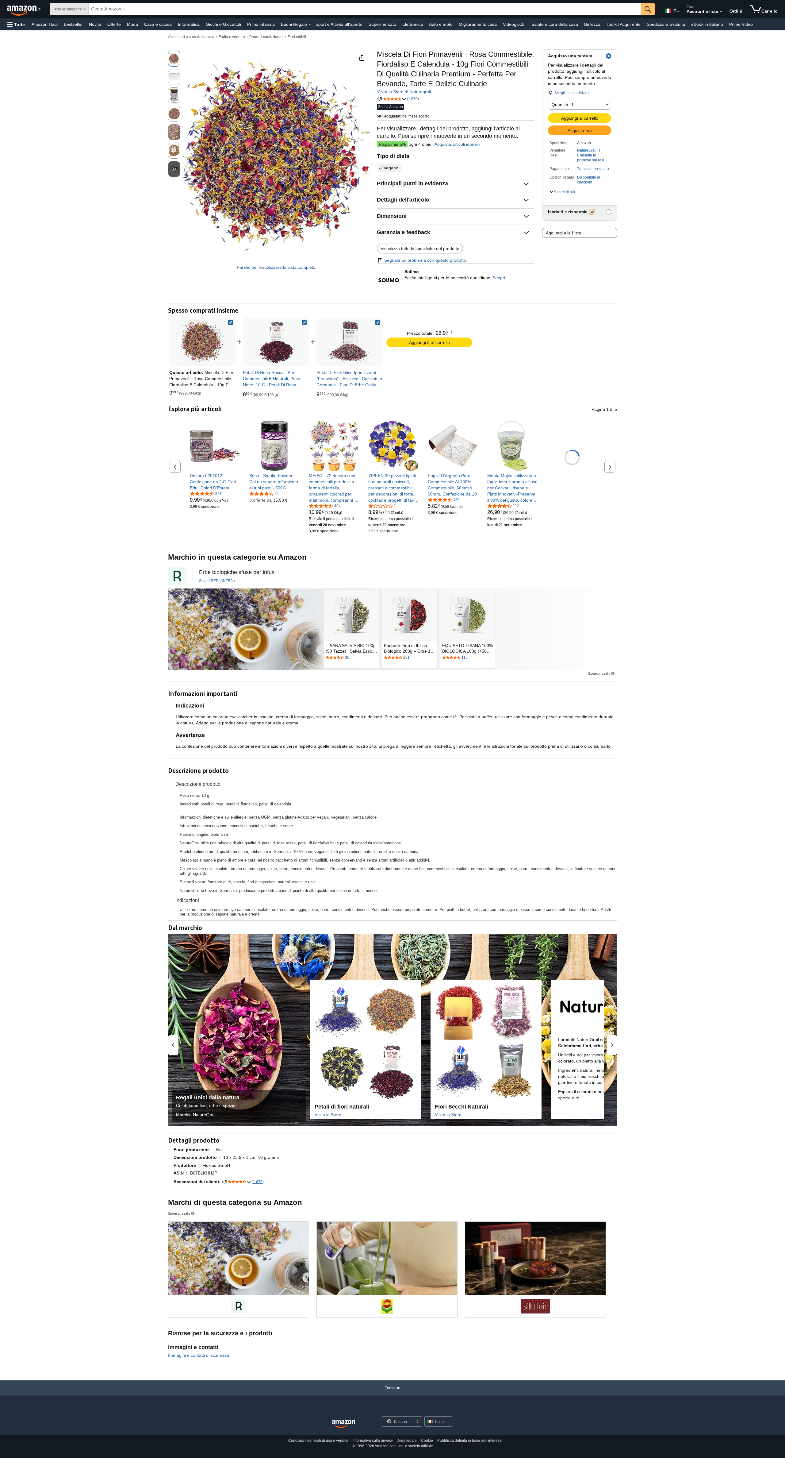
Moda (132, 24)
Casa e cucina (158, 24)
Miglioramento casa (478, 24)
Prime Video (741, 24)
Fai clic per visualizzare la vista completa (276, 267)
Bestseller (73, 24)
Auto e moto (441, 24)
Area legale (407, 1440)
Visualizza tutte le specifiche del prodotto (420, 248)
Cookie (427, 1440)
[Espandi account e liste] (721, 12)
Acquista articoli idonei (456, 144)
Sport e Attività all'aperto (339, 24)
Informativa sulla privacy (373, 1440)
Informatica (189, 24)
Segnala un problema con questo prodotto (425, 260)
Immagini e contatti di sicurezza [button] (198, 1355)
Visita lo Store (328, 1114)
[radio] (174, 58)
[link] (276, 341)
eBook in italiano (707, 24)
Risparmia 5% (392, 144)
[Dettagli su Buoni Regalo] (309, 24)
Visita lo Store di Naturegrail (404, 91)
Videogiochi (514, 24)
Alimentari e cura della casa (191, 37)
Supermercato (382, 24)
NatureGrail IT (588, 150)
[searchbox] (365, 9)
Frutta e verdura (232, 37)
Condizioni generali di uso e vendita (318, 1440)
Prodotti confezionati (266, 37)
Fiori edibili (297, 37)
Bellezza (592, 24)
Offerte (114, 24)
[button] (16, 24)
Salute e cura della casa (554, 24)
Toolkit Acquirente (624, 24)
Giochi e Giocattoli (223, 24)
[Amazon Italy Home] (343, 1424)
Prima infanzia (261, 24)
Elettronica (412, 24)
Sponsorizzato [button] (599, 673)
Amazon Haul (45, 24)
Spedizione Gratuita (666, 24)
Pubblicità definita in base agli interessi (469, 1440)
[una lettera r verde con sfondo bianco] (177, 576)
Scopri (499, 277)
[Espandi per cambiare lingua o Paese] (678, 11)
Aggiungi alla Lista (563, 232)
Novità (95, 24)
